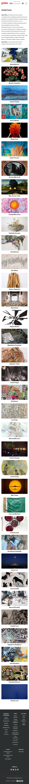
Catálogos (15, 730)
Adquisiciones (6, 727)
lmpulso (6, 723)
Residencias (6, 721)
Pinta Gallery (8, 759)
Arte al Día (21, 751)
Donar (6, 732)
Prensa (15, 724)
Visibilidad (6, 725)
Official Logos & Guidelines (15, 721)
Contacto (6, 734)
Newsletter (15, 742)
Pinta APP (15, 740)
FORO (6, 729)
